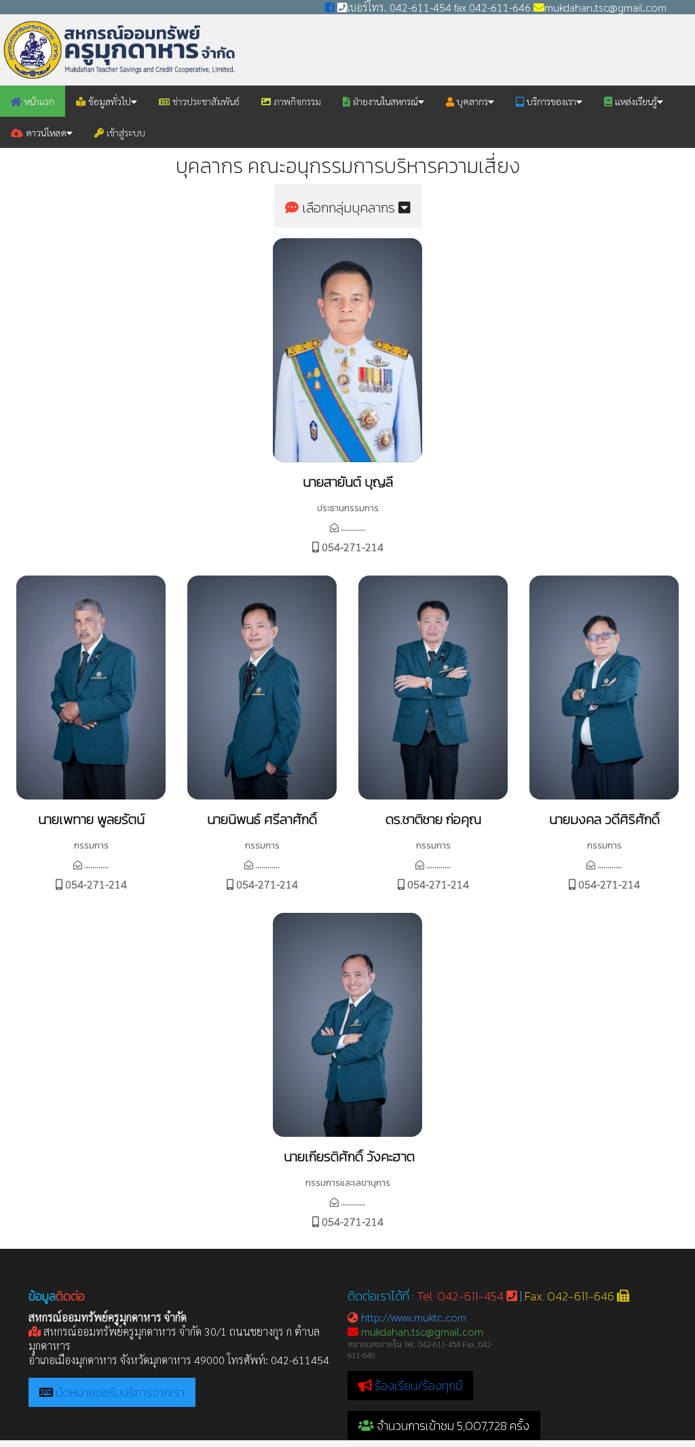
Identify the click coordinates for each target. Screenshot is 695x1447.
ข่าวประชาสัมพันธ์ (205, 101)
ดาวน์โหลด (45, 132)
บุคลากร (471, 101)
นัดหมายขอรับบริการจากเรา (120, 1392)
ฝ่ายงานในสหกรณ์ (384, 101)
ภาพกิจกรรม (296, 101)
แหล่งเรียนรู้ (634, 101)
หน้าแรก (38, 101)
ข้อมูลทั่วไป (108, 101)
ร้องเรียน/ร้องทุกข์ (418, 1385)
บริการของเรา (550, 101)
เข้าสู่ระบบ (124, 132)
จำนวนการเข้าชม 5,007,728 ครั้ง (451, 1425)
